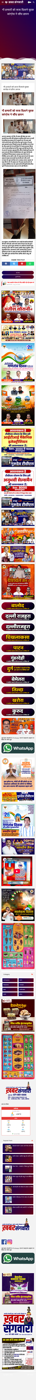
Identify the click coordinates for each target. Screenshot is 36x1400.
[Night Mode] (29, 2)
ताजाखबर (21, 985)
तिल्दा (4, 989)
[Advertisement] (18, 35)
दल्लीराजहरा (22, 989)
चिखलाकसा (6, 985)
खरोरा (20, 980)
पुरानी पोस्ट (17, 276)
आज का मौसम (17, 1134)
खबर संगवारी (15, 2)
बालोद (4, 994)
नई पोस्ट (18, 272)
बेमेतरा (20, 994)
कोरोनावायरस (6, 980)
